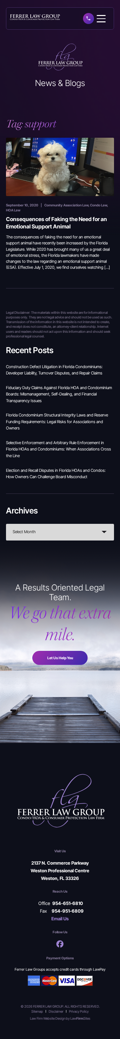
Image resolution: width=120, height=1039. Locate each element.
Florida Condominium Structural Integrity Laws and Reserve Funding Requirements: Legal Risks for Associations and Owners (57, 421)
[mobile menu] (101, 19)
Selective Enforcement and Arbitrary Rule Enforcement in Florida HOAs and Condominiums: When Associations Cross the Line (58, 449)
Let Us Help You (60, 657)
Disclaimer (56, 1011)
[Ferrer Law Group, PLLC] (35, 16)
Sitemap (37, 1011)
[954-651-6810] (88, 18)
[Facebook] (60, 944)
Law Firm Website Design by (50, 1018)
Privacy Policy (79, 1011)
